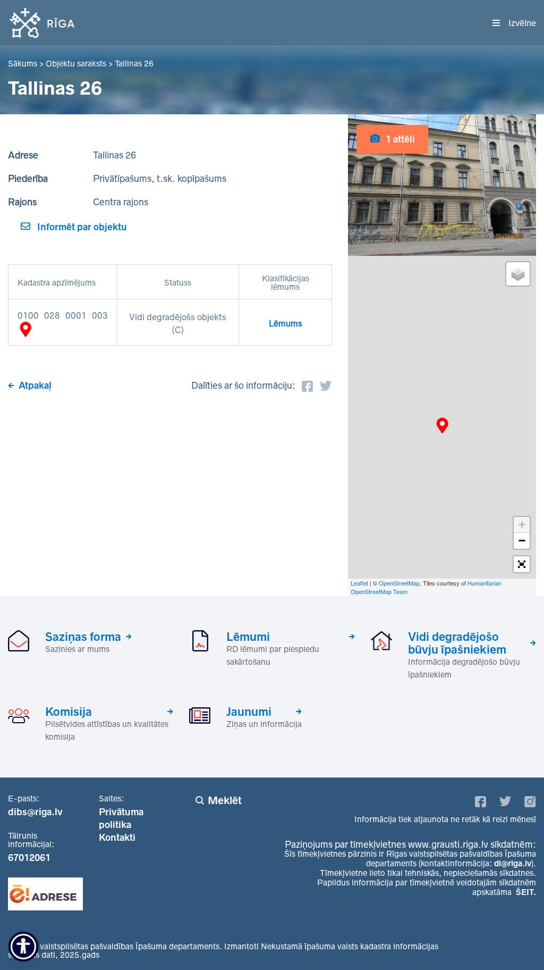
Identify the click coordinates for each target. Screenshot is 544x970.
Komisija (68, 711)
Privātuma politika (121, 818)
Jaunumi (248, 711)
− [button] (521, 540)
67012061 (29, 857)
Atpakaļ (35, 385)
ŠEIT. (526, 892)
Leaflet (359, 583)
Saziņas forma (83, 636)
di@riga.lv (512, 863)
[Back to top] (514, 940)
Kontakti (117, 837)
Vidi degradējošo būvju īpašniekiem (457, 643)
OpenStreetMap (399, 583)
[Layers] (518, 274)
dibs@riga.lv (35, 812)
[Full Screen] (522, 564)
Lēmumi (248, 636)
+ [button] (521, 524)
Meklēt (225, 800)
